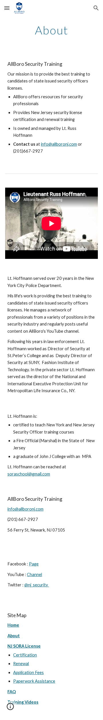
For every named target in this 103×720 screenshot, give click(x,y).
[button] (7, 8)
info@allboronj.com (59, 144)
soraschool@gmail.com (28, 473)
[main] (51, 30)
